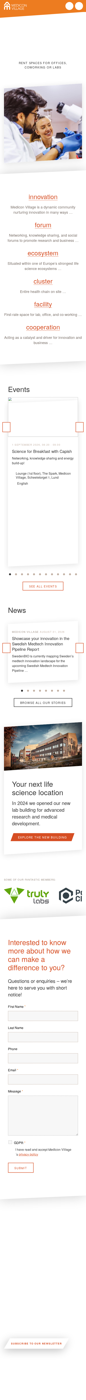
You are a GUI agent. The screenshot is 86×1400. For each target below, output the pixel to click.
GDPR (19, 1142)
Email (13, 1070)
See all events (43, 586)
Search (69, 6)
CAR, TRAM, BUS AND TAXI (45, 1366)
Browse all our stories (43, 703)
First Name (17, 1006)
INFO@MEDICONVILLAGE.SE (26, 1380)
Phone (12, 1049)
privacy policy (28, 1154)
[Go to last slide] (6, 427)
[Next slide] (80, 427)
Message (15, 1091)
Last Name (15, 1027)
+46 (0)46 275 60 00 (19, 1393)
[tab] (10, 574)
